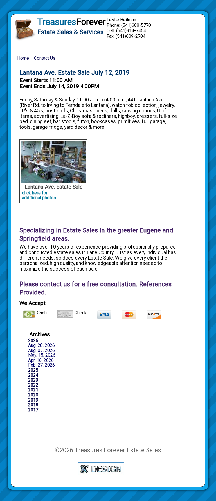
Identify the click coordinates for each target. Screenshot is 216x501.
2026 (33, 340)
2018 (33, 404)
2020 (33, 395)
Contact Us (44, 58)
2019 (33, 400)
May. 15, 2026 (41, 355)
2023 (33, 380)
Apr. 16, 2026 (41, 360)
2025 (33, 370)
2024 (33, 375)
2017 (33, 410)
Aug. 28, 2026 (41, 345)
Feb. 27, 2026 (41, 365)
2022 (33, 385)
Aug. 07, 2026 (41, 350)
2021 (33, 390)
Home (23, 58)
